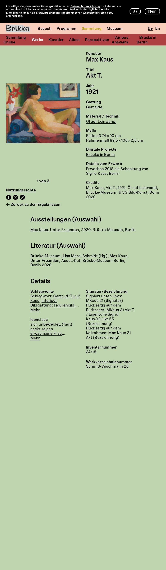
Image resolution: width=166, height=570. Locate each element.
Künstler (56, 40)
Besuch (44, 29)
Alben (74, 40)
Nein (152, 11)
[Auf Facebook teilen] (8, 199)
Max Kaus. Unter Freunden (54, 230)
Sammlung (92, 29)
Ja (135, 11)
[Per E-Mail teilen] (15, 199)
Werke (37, 40)
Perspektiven (97, 40)
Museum (115, 29)
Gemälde (94, 107)
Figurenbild (64, 305)
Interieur (49, 301)
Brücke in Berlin (100, 155)
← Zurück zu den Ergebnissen (33, 205)
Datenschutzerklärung (85, 6)
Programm (67, 29)
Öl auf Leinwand (101, 122)
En (157, 28)
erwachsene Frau (46, 334)
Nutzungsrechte (21, 190)
